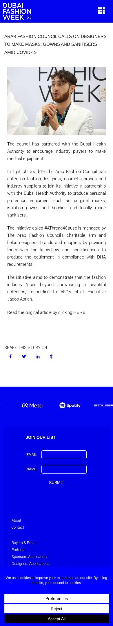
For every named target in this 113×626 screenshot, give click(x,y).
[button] (101, 11)
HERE (79, 312)
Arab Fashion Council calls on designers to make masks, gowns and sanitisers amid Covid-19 (55, 44)
